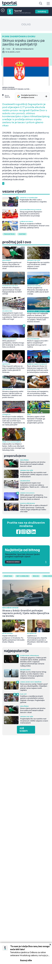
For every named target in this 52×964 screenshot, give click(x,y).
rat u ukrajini (22, 576)
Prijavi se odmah (13, 562)
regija (36, 576)
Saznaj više (26, 960)
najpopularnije (16, 651)
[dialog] (26, 953)
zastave (22, 234)
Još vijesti (23, 729)
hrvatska (8, 576)
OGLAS (26, 24)
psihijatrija (9, 234)
